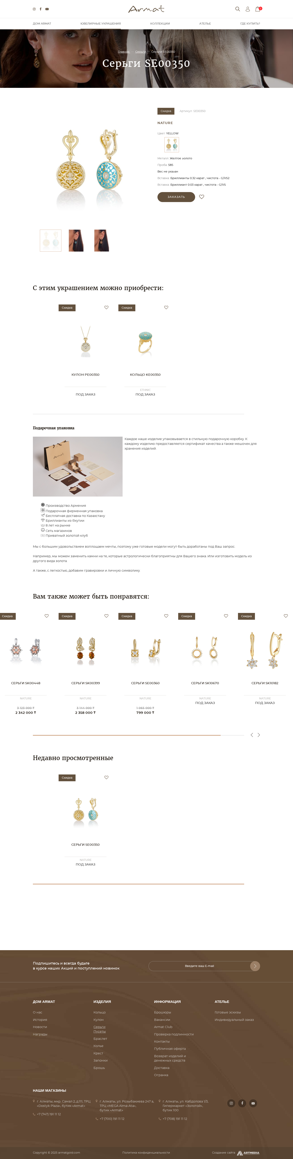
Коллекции (160, 23)
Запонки (100, 1060)
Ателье (205, 23)
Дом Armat (42, 23)
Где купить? (250, 23)
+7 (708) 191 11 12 (175, 1118)
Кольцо (99, 1012)
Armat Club (163, 1027)
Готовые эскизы (228, 1012)
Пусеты (99, 1031)
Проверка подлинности (174, 1034)
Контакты (162, 1041)
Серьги (140, 52)
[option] (89, 167)
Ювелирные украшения (101, 23)
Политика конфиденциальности (146, 1152)
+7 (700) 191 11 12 (112, 1118)
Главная (124, 52)
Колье (98, 1046)
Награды (40, 1034)
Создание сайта (223, 1152)
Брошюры (162, 1012)
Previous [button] (252, 735)
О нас (37, 1012)
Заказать (176, 197)
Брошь (99, 1068)
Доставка (161, 1068)
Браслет (100, 1038)
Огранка (161, 1075)
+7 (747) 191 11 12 (49, 1114)
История (40, 1019)
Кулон (98, 1019)
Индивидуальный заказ (234, 1019)
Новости (40, 1027)
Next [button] (259, 735)
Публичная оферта (170, 1048)
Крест (98, 1053)
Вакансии (162, 1019)
